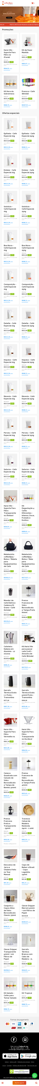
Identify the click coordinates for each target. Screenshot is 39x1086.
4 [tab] (34, 18)
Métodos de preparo (23, 1062)
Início (4, 1065)
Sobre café (13, 1062)
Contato (9, 1065)
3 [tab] (34, 15)
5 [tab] (34, 22)
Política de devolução (19, 1065)
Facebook (14, 1037)
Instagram (25, 1037)
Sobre (7, 1062)
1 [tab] (34, 7)
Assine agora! (19, 1083)
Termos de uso (32, 1065)
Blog (32, 1062)
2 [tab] (34, 11)
